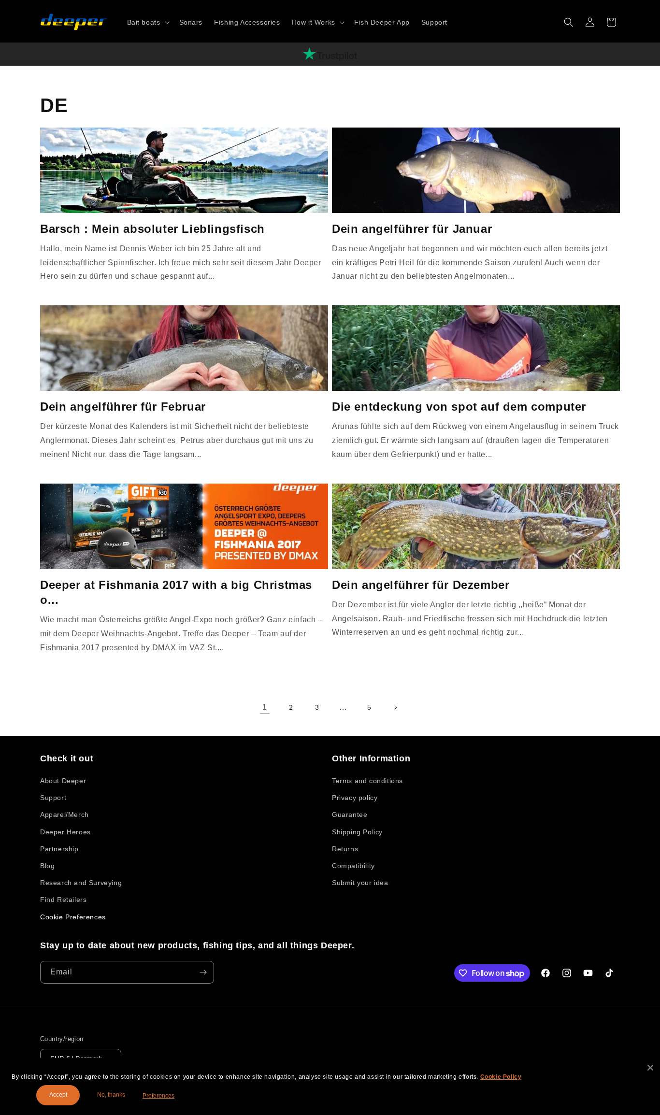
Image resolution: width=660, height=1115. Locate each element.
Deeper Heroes (65, 832)
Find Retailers (63, 899)
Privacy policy (354, 797)
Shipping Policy (357, 832)
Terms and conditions (367, 781)
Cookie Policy (501, 1076)
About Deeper (63, 781)
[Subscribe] (203, 972)
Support (53, 797)
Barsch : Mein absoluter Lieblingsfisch (152, 228)
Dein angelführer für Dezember (420, 584)
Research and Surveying (81, 882)
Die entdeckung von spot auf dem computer (459, 406)
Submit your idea (360, 882)
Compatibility (353, 866)
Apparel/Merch (64, 814)
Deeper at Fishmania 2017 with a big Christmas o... (176, 592)
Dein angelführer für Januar (412, 228)
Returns (345, 849)
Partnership (59, 849)
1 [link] (264, 707)
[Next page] (395, 707)
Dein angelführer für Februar (123, 406)
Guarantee (349, 814)
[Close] (650, 1067)
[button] (147, 22)
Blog (47, 866)
